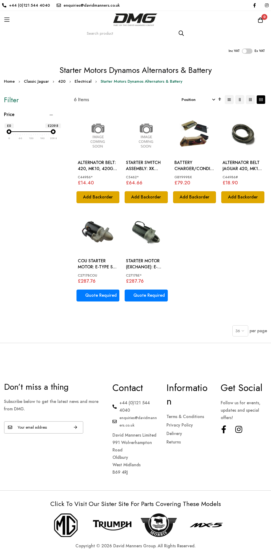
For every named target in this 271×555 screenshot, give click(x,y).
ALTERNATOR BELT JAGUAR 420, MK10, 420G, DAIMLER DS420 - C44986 (242, 166)
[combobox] (135, 33)
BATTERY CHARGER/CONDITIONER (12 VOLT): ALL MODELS (194, 166)
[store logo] (135, 20)
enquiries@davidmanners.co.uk (92, 5)
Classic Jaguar (36, 81)
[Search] (181, 33)
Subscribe (75, 427)
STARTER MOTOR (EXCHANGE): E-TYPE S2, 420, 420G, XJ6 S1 (143, 264)
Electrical (83, 81)
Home (9, 81)
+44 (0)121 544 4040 (29, 5)
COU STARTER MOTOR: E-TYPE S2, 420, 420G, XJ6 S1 (97, 264)
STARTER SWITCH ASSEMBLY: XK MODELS (143, 166)
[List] (229, 99)
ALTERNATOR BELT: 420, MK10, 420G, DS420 (97, 166)
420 (62, 81)
